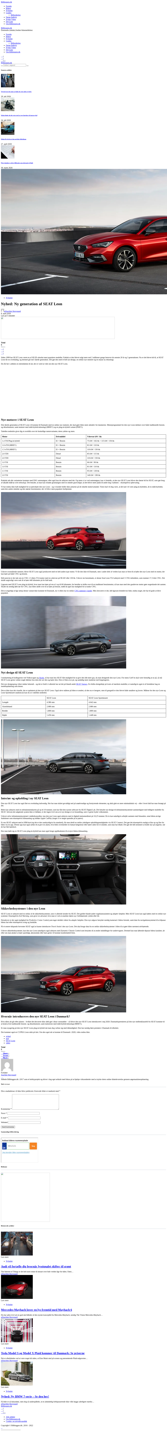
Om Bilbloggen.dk (13, 24)
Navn (4, 1113)
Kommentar (6, 1109)
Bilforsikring (16, 15)
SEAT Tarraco (81, 684)
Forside (9, 6)
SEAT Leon (10, 1041)
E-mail (4, 1118)
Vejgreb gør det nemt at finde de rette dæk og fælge (16, 91)
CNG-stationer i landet (83, 591)
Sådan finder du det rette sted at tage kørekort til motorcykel (19, 115)
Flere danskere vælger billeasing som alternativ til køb (17, 163)
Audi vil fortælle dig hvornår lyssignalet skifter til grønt (36, 1266)
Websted (4, 1122)
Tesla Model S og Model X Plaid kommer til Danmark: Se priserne (43, 1353)
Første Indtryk (11, 17)
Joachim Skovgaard (8, 1075)
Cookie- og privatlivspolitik (16, 1421)
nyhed (8, 1036)
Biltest (8, 8)
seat (7, 1039)
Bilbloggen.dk (6, 2)
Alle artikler (10, 1417)
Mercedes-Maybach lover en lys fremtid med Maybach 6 (36, 1309)
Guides (8, 13)
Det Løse (9, 22)
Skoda (41, 678)
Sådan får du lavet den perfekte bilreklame (13, 139)
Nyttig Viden (11, 19)
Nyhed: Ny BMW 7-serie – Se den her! (25, 1396)
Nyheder (9, 11)
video (8, 1043)
